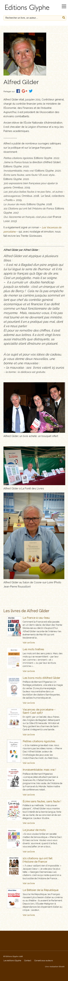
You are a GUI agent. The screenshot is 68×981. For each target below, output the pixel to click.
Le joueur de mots (34, 830)
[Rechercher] (63, 18)
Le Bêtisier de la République (40, 890)
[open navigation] (64, 6)
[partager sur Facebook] (18, 91)
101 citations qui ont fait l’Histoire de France (37, 860)
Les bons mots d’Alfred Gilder (41, 677)
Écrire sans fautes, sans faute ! (42, 801)
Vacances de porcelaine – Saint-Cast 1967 (39, 711)
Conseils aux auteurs (43, 960)
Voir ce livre (29, 642)
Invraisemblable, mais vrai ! (39, 769)
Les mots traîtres (33, 649)
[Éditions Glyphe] (27, 11)
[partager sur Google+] (24, 91)
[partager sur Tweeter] (31, 91)
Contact (27, 960)
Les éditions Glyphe (12, 960)
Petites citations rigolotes (39, 741)
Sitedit (62, 967)
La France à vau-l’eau (36, 617)
